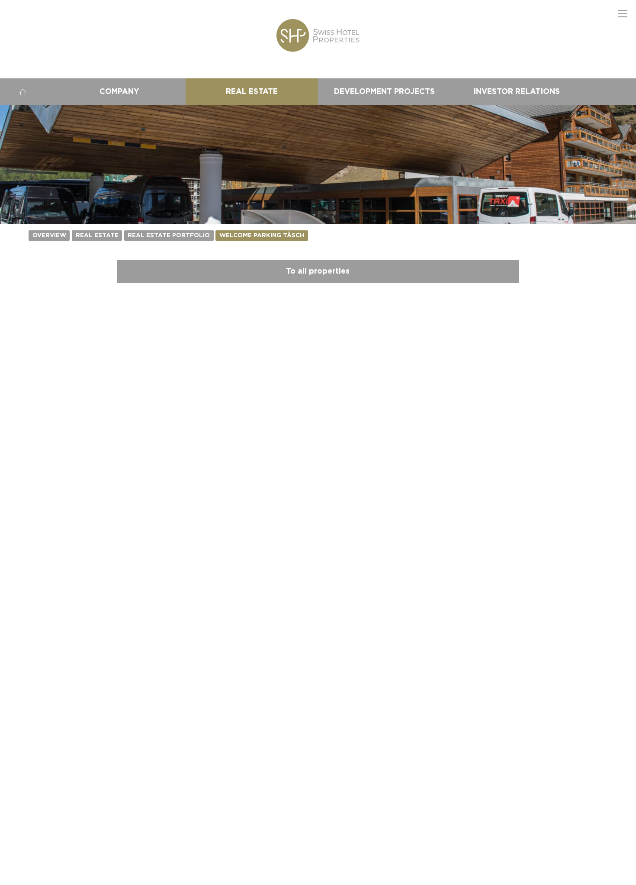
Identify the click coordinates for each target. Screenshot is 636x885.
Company (119, 91)
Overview (49, 236)
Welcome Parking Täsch (261, 236)
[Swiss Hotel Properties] (318, 35)
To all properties (318, 271)
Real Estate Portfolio (169, 236)
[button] (623, 13)
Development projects (384, 91)
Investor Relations (516, 91)
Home (22, 91)
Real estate (252, 91)
